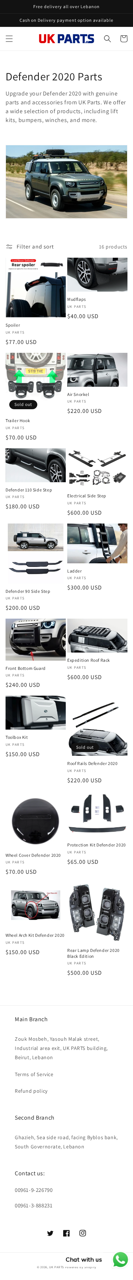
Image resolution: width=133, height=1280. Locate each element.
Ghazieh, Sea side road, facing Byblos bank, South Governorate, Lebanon (66, 1142)
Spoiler (13, 325)
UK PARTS (56, 1267)
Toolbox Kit (17, 737)
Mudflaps (76, 299)
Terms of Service (34, 1074)
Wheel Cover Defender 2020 (33, 855)
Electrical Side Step (86, 495)
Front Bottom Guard (26, 668)
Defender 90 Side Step (28, 591)
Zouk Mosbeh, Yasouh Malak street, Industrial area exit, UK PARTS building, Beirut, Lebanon (61, 1048)
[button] (9, 39)
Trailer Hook (18, 420)
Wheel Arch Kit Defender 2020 (35, 935)
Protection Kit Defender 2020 (96, 845)
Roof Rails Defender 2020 (92, 763)
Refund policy (31, 1091)
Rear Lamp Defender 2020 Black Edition (93, 953)
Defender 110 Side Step (29, 490)
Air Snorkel (78, 394)
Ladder (74, 571)
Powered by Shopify (80, 1267)
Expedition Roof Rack (88, 660)
